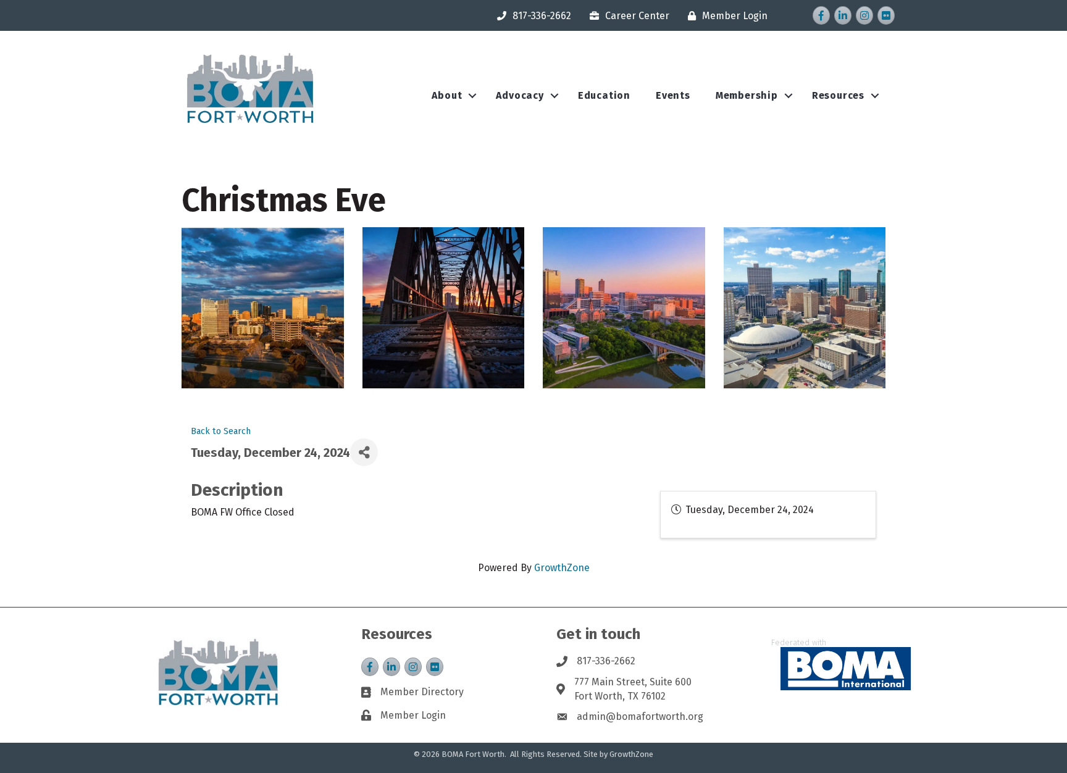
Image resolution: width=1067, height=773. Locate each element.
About (447, 95)
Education (604, 95)
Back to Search (221, 431)
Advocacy (519, 95)
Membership (747, 95)
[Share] (364, 452)
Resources (838, 95)
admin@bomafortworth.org (640, 716)
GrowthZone (562, 568)
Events (673, 95)
